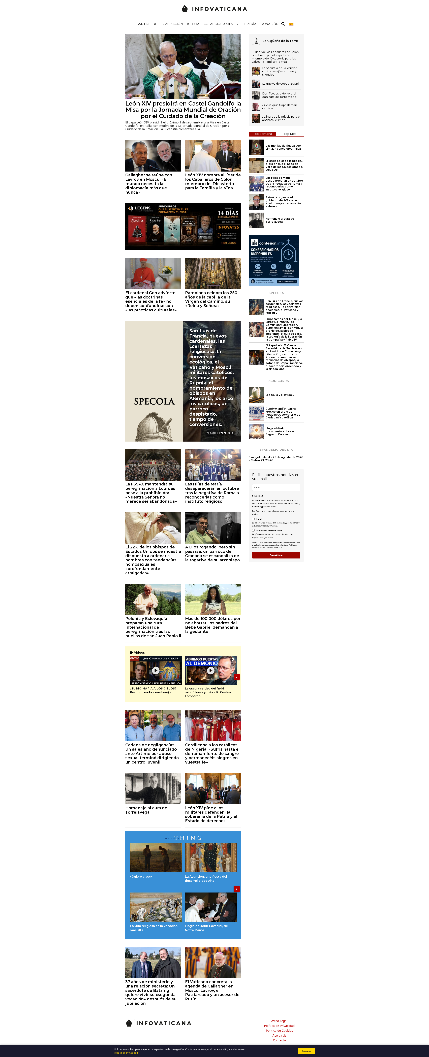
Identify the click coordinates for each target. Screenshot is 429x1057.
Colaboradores (218, 24)
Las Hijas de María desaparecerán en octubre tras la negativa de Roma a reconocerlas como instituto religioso (212, 493)
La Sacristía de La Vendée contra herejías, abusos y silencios (279, 71)
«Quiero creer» (141, 876)
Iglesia (193, 24)
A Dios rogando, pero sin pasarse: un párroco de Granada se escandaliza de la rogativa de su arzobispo (212, 553)
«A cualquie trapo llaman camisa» (279, 107)
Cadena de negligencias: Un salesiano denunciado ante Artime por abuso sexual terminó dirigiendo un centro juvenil (152, 753)
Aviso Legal (279, 1021)
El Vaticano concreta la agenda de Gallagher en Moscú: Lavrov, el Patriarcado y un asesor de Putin (212, 990)
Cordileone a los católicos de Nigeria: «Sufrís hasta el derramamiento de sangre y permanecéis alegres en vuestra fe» (212, 753)
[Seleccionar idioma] (291, 24)
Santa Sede (147, 24)
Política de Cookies (279, 1030)
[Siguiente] (237, 677)
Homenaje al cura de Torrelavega (146, 810)
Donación (270, 24)
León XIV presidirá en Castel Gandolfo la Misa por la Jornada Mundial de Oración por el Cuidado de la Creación (183, 110)
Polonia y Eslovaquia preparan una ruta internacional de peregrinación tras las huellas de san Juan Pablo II (153, 627)
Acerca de (279, 1035)
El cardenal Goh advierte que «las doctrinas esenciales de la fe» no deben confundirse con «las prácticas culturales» (151, 301)
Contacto (279, 1040)
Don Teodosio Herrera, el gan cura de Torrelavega (279, 95)
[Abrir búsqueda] (283, 24)
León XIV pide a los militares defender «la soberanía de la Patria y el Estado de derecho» (211, 814)
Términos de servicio (274, 547)
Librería (249, 24)
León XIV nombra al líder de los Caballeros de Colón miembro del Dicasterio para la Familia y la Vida (213, 181)
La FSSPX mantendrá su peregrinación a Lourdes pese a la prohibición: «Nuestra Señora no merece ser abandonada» (151, 493)
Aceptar (306, 1051)
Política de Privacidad (279, 1026)
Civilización (172, 24)
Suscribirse (276, 555)
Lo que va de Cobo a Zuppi (280, 83)
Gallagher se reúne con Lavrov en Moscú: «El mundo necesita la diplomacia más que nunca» (148, 184)
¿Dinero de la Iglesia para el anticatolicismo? (281, 118)
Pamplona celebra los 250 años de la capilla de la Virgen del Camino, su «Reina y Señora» (211, 299)
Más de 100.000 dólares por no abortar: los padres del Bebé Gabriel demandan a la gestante (212, 625)
